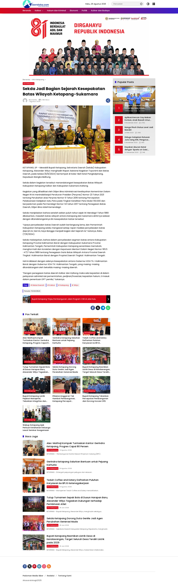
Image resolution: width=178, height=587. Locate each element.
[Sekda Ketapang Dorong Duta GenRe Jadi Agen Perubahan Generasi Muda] (66, 355)
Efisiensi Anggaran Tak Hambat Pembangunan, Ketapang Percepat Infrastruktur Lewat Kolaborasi (64, 399)
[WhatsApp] (108, 308)
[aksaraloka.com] (36, 3)
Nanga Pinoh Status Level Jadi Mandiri (139, 128)
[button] (141, 4)
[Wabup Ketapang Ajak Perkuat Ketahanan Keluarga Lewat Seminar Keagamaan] (36, 414)
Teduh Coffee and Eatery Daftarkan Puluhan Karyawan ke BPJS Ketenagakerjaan (94, 340)
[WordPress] (39, 566)
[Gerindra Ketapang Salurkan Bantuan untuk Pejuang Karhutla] (66, 326)
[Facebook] (93, 308)
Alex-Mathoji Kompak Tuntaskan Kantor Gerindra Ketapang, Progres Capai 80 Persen (36, 340)
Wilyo (76, 285)
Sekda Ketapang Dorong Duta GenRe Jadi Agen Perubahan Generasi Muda (65, 369)
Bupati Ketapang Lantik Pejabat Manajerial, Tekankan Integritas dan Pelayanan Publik (34, 399)
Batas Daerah (38, 285)
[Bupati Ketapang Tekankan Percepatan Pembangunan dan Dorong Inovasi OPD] (96, 384)
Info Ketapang (28, 83)
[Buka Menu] (153, 3)
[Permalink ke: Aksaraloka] (26, 100)
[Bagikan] (108, 100)
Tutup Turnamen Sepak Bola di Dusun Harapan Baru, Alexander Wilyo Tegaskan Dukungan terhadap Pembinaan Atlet (36, 369)
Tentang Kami (64, 575)
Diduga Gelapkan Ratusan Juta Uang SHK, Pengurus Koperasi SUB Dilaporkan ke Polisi (138, 138)
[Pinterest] (34, 566)
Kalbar (52, 285)
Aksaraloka (33, 100)
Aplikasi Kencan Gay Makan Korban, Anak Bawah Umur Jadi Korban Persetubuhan (138, 118)
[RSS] (49, 566)
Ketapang (64, 285)
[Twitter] (98, 308)
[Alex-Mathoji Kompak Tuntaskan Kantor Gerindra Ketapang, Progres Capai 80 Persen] (36, 326)
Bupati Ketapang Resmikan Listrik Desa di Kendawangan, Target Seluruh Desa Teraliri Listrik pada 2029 (96, 369)
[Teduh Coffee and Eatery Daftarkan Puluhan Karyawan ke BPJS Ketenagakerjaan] (96, 326)
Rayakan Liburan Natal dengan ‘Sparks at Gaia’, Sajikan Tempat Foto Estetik (138, 148)
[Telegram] (103, 308)
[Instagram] (44, 566)
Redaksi (50, 575)
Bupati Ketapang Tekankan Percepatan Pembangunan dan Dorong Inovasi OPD (95, 398)
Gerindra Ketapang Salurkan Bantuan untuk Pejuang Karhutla (66, 340)
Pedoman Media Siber (33, 575)
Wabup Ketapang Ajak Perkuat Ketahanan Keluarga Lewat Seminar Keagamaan (36, 427)
